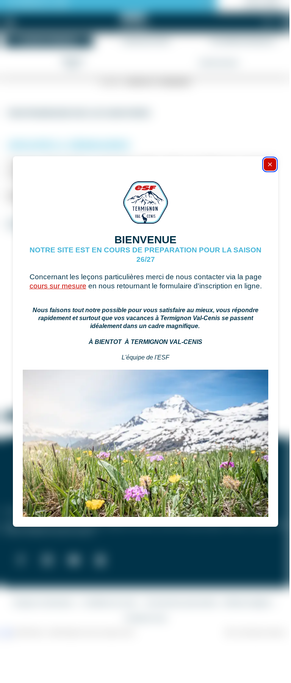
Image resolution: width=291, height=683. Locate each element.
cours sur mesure (58, 286)
